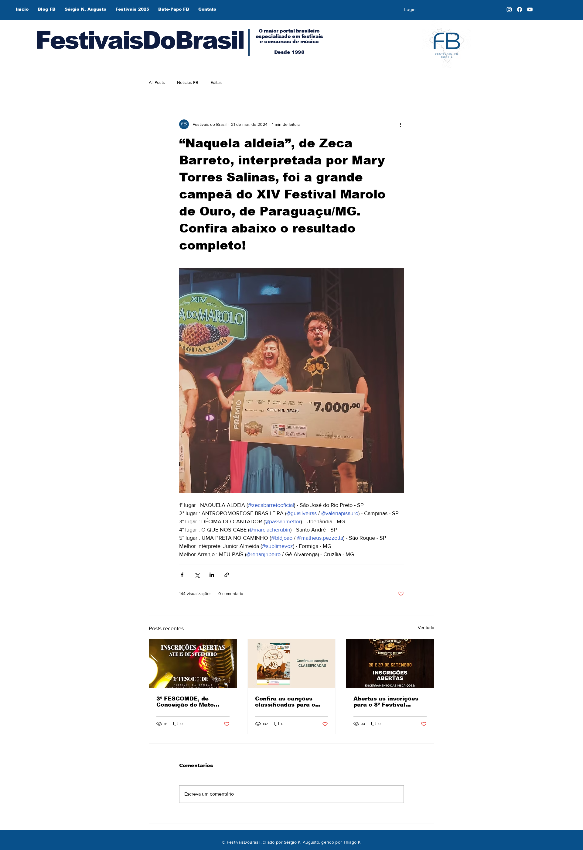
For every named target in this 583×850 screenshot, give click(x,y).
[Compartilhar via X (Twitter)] (197, 575)
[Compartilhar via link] (227, 575)
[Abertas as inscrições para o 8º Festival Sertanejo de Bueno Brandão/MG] (390, 663)
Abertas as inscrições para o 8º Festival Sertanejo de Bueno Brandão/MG (385, 702)
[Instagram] (509, 9)
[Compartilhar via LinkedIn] (212, 575)
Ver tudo (426, 627)
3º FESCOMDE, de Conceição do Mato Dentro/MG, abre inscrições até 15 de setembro (186, 702)
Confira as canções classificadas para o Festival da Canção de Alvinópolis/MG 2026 (288, 702)
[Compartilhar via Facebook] (182, 575)
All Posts (157, 82)
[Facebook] (519, 9)
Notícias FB (187, 82)
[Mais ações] (400, 124)
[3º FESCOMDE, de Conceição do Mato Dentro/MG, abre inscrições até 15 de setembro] (193, 663)
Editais (216, 82)
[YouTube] (530, 9)
